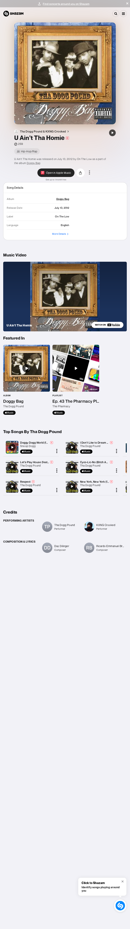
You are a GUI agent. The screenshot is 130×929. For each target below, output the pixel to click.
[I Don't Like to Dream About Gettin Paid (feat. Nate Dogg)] (72, 447)
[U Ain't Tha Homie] (112, 132)
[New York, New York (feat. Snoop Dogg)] (72, 486)
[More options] (89, 172)
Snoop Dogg (28, 446)
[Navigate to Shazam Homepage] (13, 13)
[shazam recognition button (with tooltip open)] (120, 905)
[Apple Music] (9, 413)
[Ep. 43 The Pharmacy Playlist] (75, 380)
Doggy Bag (33, 163)
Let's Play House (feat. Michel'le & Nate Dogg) (48, 462)
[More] (57, 451)
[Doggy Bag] (26, 380)
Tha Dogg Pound (30, 465)
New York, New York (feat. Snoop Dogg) (104, 481)
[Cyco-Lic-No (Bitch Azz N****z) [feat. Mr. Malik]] (72, 466)
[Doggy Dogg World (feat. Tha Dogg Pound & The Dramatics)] (12, 447)
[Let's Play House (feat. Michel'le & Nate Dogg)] (12, 466)
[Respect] (12, 486)
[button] (127, 3)
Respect (25, 481)
